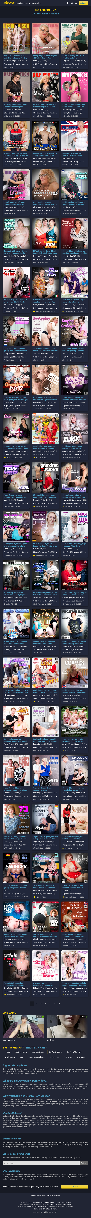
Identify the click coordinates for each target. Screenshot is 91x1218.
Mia (63, 110)
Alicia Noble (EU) (39, 207)
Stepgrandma (67, 308)
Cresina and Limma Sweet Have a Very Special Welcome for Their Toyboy (45, 155)
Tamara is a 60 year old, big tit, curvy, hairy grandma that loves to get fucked (15, 253)
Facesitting (37, 259)
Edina (6, 207)
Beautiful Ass (47, 113)
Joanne (28, 61)
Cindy (6, 354)
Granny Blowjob (39, 210)
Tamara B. (21, 256)
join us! (83, 3)
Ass (51, 64)
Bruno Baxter (38, 158)
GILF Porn (7, 113)
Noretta (65, 354)
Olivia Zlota (16, 207)
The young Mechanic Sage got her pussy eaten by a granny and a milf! (16, 155)
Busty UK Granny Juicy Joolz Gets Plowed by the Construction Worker (73, 58)
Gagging (7, 357)
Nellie (44, 61)
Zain (51, 207)
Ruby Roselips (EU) (11, 110)
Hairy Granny (38, 308)
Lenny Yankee (49, 256)
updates (19, 3)
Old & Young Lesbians (41, 64)
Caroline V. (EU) (68, 207)
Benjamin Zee (67, 61)
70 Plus (51, 210)
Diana (6, 158)
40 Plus (15, 64)
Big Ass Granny (77, 64)
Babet (35, 61)
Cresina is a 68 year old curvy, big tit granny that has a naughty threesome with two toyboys (16, 399)
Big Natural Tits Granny (71, 210)
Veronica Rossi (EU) (55, 305)
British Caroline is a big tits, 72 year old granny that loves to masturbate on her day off (73, 204)
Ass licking (17, 210)
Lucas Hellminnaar (19, 354)
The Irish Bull (82, 305)
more (27, 3)
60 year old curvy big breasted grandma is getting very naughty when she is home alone (74, 253)
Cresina (50, 158)
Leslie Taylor (8, 256)
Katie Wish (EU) (39, 110)
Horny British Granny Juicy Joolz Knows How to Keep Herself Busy (72, 155)
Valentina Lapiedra (48, 354)
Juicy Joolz (80, 61)
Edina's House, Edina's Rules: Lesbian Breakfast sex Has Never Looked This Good (14, 204)
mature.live (37, 3)
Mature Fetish (38, 162)
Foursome (7, 64)
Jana (35, 354)
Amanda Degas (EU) (11, 305)
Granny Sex (66, 113)
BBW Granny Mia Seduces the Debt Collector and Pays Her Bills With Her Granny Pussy (73, 107)
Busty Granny (67, 259)
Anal (51, 308)
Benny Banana (38, 305)
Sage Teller (16, 158)
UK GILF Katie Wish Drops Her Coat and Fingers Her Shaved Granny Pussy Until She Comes (44, 107)
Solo (64, 162)
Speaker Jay (73, 110)
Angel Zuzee (16, 61)
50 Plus (6, 210)
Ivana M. (36, 256)
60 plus (21, 64)
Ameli (6, 61)
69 (47, 210)
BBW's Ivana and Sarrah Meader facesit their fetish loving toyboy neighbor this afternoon (45, 253)
